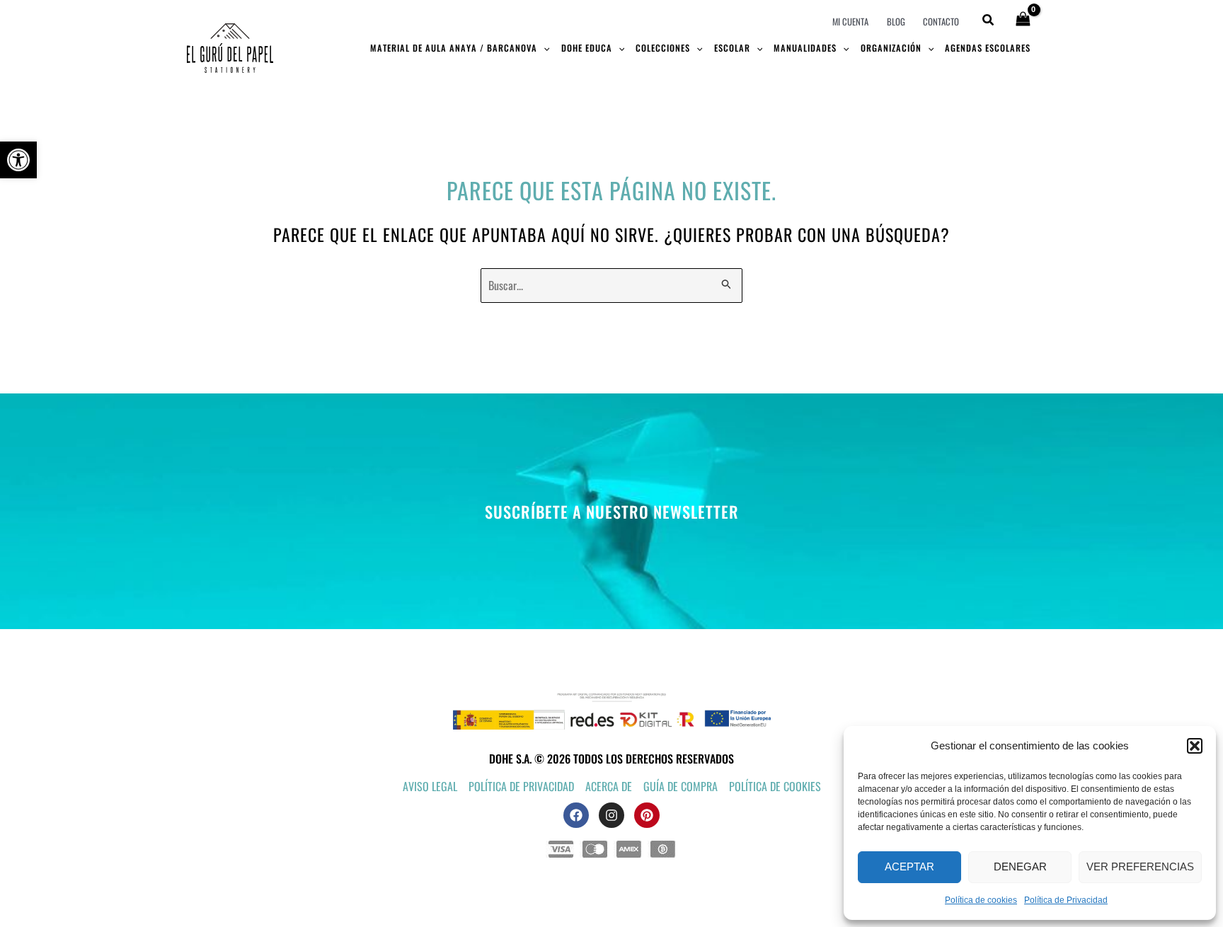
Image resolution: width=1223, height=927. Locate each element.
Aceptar (909, 866)
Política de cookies (981, 900)
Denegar (1020, 866)
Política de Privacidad (1066, 900)
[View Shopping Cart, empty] (1022, 20)
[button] (18, 160)
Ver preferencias (1140, 866)
